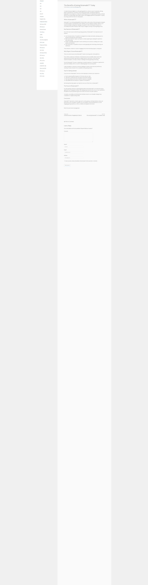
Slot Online (42, 50)
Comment (66, 131)
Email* (65, 150)
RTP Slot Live (42, 26)
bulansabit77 (66, 14)
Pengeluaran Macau (43, 21)
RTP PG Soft (42, 42)
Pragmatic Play (42, 19)
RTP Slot (41, 37)
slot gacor (42, 0)
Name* (65, 144)
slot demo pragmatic (44, 39)
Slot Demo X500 (43, 24)
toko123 (41, 13)
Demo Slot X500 (43, 68)
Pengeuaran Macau (43, 44)
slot (40, 3)
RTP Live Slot (42, 60)
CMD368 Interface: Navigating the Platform (73, 115)
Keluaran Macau (43, 29)
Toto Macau (42, 32)
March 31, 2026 (69, 7)
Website (65, 155)
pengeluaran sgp (43, 65)
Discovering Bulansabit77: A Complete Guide (96, 115)
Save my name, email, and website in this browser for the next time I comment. (81, 161)
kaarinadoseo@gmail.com (77, 7)
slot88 (41, 34)
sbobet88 (42, 63)
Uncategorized (76, 108)
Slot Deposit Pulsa (43, 52)
